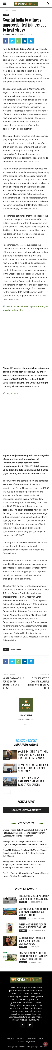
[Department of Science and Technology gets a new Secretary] (10, 768)
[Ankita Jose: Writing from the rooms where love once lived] (10, 928)
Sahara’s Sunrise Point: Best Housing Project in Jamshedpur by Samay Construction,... (34, 956)
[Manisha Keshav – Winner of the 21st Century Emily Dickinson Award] (10, 941)
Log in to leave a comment (26, 810)
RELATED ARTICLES (26, 740)
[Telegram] (31, 41)
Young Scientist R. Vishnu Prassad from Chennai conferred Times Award (33, 755)
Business (23, 902)
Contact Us (31, 1039)
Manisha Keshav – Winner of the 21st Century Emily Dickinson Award (32, 940)
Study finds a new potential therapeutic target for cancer (31, 781)
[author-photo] (26, 711)
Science (13, 10)
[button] (4, 4)
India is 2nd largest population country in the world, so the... (34, 897)
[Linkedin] (24, 41)
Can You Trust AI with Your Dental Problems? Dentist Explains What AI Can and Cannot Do (26, 874)
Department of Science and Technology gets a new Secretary (33, 768)
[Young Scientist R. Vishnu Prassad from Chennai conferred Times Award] (10, 755)
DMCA (40, 1039)
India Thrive (10, 34)
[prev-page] (4, 792)
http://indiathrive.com (26, 719)
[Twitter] (12, 41)
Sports (22, 918)
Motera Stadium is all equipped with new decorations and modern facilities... (34, 912)
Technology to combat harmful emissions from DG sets (38, 683)
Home (5, 10)
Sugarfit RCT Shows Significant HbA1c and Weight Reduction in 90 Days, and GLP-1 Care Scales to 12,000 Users (25, 853)
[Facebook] (5, 41)
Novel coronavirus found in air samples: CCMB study (14, 683)
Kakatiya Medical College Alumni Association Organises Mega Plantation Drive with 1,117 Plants (25, 843)
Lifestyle (23, 931)
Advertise (20, 1039)
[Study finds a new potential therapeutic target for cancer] (10, 781)
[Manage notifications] (45, 1044)
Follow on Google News (26, 1042)
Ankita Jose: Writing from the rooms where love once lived (33, 926)
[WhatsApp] (18, 41)
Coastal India (16, 649)
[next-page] (9, 792)
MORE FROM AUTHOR (26, 744)
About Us (10, 1039)
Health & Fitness (9, 785)
